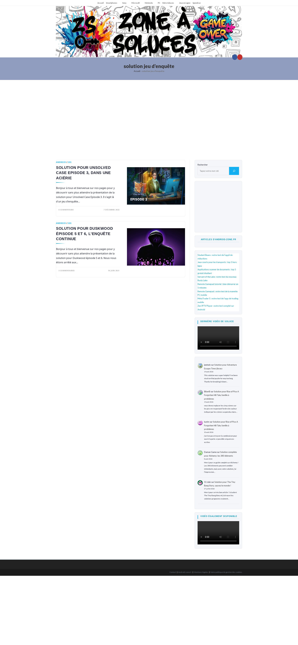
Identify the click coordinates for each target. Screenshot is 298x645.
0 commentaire (66, 209)
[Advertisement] (149, 117)
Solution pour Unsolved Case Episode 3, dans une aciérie (83, 172)
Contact (172, 572)
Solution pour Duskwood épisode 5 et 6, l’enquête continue (84, 233)
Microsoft (135, 3)
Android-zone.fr (185, 572)
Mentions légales (201, 572)
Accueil (100, 3)
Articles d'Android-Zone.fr (218, 239)
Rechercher (203, 164)
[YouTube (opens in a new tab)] (239, 57)
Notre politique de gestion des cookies (226, 572)
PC (159, 3)
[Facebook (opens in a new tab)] (234, 57)
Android (61, 162)
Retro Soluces (168, 3)
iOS (70, 162)
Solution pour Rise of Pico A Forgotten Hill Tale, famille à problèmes (221, 395)
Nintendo (149, 3)
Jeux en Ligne (184, 3)
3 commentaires (67, 270)
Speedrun (197, 3)
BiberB (207, 391)
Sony (124, 3)
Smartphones (111, 3)
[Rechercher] (234, 171)
